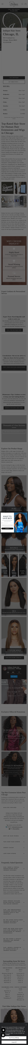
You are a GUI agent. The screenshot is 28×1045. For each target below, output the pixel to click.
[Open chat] (3, 1030)
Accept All (14, 1042)
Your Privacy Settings (14, 1037)
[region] (14, 1034)
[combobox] (2, 523)
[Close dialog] (26, 513)
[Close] (26, 1025)
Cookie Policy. (6, 1034)
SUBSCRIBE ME (7, 528)
